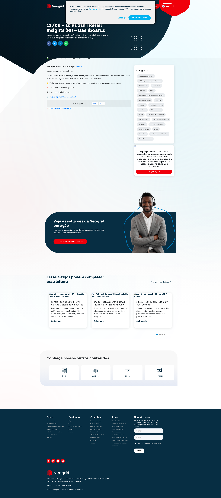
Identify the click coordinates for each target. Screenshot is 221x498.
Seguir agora (154, 171)
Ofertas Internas (156, 110)
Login (168, 6)
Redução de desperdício (161, 119)
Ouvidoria (93, 443)
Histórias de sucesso (74, 426)
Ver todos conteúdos (160, 282)
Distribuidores (143, 86)
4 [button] (162, 334)
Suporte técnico (95, 424)
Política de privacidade (119, 424)
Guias (70, 424)
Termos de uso (116, 432)
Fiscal (152, 90)
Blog (69, 421)
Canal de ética (116, 421)
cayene (79, 66)
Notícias (49, 437)
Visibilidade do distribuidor (159, 134)
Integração (142, 105)
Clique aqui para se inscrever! (62, 97)
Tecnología (142, 124)
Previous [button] (168, 334)
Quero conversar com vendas (70, 241)
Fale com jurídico (95, 429)
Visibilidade (142, 134)
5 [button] (164, 334)
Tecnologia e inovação (157, 124)
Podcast (70, 429)
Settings (122, 18)
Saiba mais (56, 321)
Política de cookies (118, 426)
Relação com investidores (54, 432)
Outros (141, 114)
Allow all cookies (139, 18)
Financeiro (142, 90)
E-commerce (157, 86)
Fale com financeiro (96, 426)
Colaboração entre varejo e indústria (150, 81)
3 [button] (160, 334)
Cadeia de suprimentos (146, 76)
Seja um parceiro (52, 435)
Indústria (158, 100)
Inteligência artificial (156, 105)
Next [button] (171, 334)
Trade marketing (144, 129)
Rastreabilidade (143, 119)
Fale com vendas (95, 421)
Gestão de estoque (145, 100)
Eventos (70, 432)
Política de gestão (117, 429)
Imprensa (93, 440)
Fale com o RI (94, 432)
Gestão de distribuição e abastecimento (151, 95)
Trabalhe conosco (52, 424)
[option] (68, 310)
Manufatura (142, 110)
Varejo (156, 129)
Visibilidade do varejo (145, 139)
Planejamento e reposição (156, 114)
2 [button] (159, 334)
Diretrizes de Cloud (118, 435)
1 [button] (157, 334)
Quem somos (51, 421)
